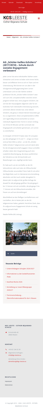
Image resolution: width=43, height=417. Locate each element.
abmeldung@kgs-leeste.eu (17, 361)
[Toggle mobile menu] (39, 18)
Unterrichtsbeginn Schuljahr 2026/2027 (20, 269)
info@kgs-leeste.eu (27, 12)
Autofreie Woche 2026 (14, 282)
